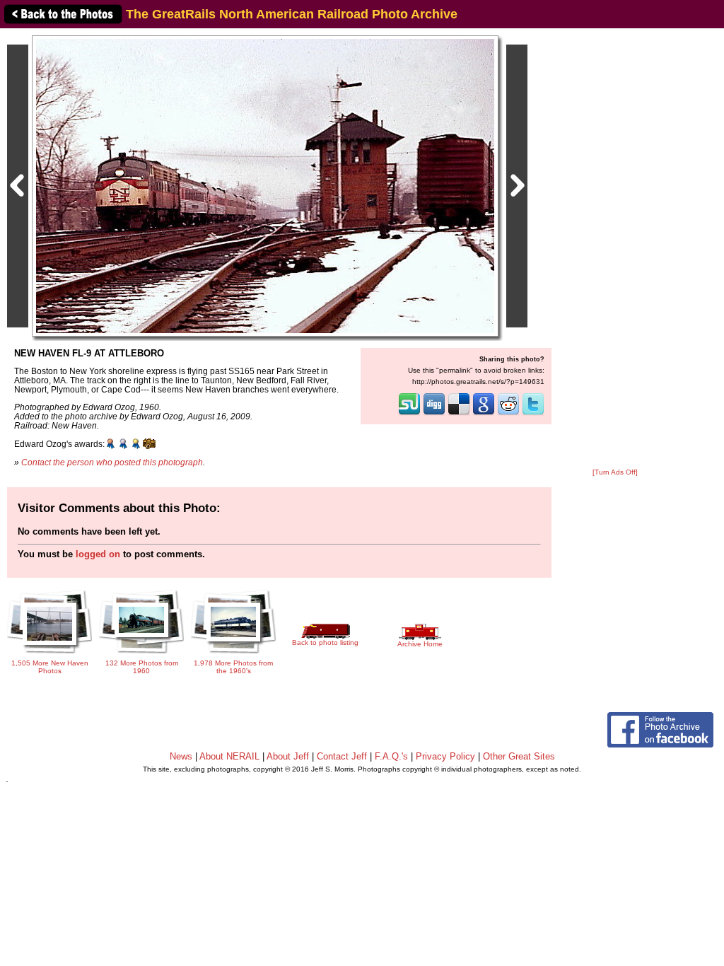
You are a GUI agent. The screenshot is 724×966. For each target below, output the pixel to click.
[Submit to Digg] (434, 413)
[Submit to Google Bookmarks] (483, 413)
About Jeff (288, 756)
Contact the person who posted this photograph (112, 462)
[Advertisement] (615, 249)
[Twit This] (533, 413)
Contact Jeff (342, 756)
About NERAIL (229, 756)
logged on (98, 554)
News (181, 756)
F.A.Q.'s (391, 756)
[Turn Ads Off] (615, 472)
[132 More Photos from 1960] (141, 655)
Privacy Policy (445, 756)
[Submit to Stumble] (409, 413)
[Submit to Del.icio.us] (459, 413)
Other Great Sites (519, 756)
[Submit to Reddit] (508, 413)
